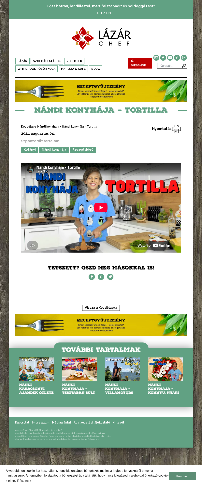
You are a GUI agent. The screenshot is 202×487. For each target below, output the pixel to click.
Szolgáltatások (47, 61)
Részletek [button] (24, 480)
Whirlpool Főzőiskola (36, 69)
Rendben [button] (182, 476)
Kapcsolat (22, 422)
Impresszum (40, 422)
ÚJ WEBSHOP (138, 63)
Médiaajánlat (61, 422)
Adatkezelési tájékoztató (92, 422)
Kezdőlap (28, 126)
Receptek (74, 61)
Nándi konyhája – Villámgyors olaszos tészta (121, 391)
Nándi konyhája (48, 126)
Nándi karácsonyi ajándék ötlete (36, 389)
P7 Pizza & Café (73, 69)
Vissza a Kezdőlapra (101, 308)
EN (108, 13)
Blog (95, 69)
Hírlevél (118, 422)
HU (99, 13)
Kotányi (30, 149)
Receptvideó (83, 149)
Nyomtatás (162, 129)
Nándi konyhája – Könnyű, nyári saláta (163, 391)
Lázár (22, 61)
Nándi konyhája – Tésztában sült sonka (78, 391)
